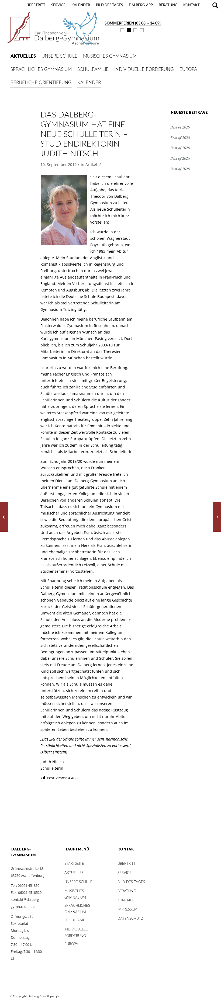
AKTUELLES (74, 873)
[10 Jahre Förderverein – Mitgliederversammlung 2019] (4, 517)
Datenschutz (130, 918)
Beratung (168, 5)
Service (58, 5)
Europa (71, 944)
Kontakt (191, 5)
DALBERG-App (141, 5)
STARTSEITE (74, 864)
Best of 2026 (180, 127)
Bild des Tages (109, 5)
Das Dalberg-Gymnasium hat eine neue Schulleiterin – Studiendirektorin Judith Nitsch (84, 134)
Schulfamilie (76, 920)
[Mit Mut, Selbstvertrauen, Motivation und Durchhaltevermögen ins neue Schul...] (217, 517)
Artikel (91, 164)
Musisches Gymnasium (75, 893)
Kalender (80, 5)
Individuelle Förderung (76, 931)
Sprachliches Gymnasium (77, 907)
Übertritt (35, 5)
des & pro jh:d (51, 996)
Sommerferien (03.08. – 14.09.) (133, 23)
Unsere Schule (78, 882)
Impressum (127, 909)
